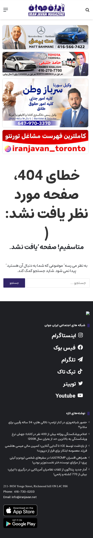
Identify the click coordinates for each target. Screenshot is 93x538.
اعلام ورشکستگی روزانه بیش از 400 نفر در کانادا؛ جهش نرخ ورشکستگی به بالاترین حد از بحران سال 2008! (49, 436)
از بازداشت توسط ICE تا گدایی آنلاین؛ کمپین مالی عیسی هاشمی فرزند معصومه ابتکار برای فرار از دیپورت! (46, 448)
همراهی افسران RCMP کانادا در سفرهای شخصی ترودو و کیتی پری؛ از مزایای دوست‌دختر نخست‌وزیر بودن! (48, 460)
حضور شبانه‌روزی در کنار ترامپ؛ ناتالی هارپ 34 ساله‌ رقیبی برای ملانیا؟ (47, 425)
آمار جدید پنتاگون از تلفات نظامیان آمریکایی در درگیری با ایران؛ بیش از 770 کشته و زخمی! (47, 472)
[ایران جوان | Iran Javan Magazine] (46, 9)
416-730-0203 (24, 491)
